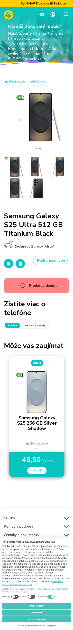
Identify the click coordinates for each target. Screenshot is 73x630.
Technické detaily (35, 325)
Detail (37, 470)
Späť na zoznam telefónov (24, 81)
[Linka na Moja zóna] (52, 15)
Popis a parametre (51, 260)
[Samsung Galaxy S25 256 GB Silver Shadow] (37, 392)
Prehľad (12, 325)
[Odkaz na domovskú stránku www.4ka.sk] (8, 15)
